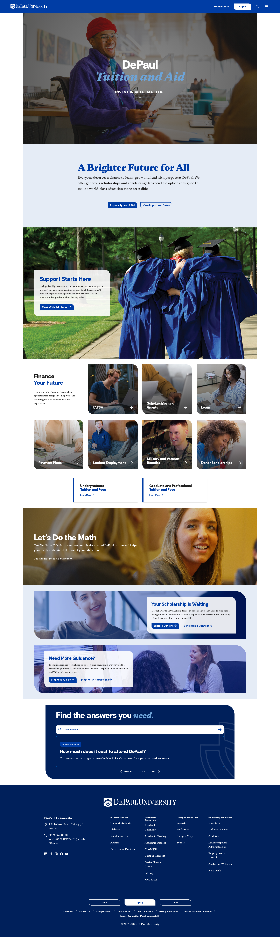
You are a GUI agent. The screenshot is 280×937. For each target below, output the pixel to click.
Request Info (221, 6)
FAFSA (98, 407)
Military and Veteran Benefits (163, 460)
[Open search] (258, 6)
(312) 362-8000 (58, 835)
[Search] (220, 729)
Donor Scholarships (216, 462)
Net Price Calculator (119, 758)
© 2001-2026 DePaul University (140, 924)
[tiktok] (51, 853)
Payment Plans (50, 462)
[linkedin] (45, 853)
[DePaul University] (33, 6)
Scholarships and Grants (160, 405)
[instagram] (56, 853)
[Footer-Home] (140, 802)
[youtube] (66, 853)
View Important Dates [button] (156, 205)
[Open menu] (267, 6)
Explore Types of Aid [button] (122, 205)
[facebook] (61, 853)
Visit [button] (104, 902)
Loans (206, 407)
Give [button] (175, 902)
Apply (242, 6)
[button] (57, 307)
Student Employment (109, 462)
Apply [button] (140, 902)
